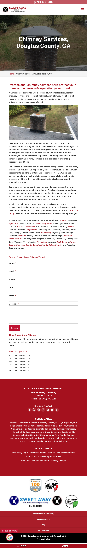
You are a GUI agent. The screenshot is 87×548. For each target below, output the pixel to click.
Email (12, 271)
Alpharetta (13, 223)
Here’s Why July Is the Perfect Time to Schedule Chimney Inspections (43, 452)
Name (12, 263)
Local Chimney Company (43, 514)
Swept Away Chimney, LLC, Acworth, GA (47, 536)
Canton (20, 226)
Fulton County (55, 245)
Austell (38, 223)
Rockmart (67, 235)
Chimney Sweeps (43, 519)
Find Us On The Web (43, 406)
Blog (43, 525)
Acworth (63, 220)
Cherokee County (24, 245)
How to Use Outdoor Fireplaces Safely (43, 456)
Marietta (22, 235)
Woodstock (42, 242)
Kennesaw (46, 232)
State (12, 296)
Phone (13, 279)
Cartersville (30, 226)
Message (14, 304)
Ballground (47, 223)
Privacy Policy (43, 539)
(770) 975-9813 (43, 2)
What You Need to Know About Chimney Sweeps (43, 460)
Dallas (71, 226)
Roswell (18, 238)
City (12, 287)
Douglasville (31, 229)
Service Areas (43, 530)
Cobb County (62, 242)
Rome (11, 238)
